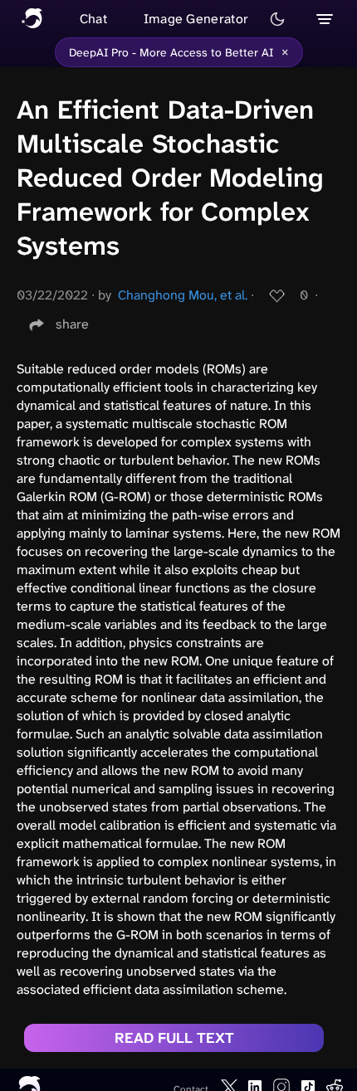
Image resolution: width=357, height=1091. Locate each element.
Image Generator (196, 18)
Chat (93, 18)
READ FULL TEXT (174, 1038)
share (72, 324)
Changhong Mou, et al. (182, 295)
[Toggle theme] (277, 19)
